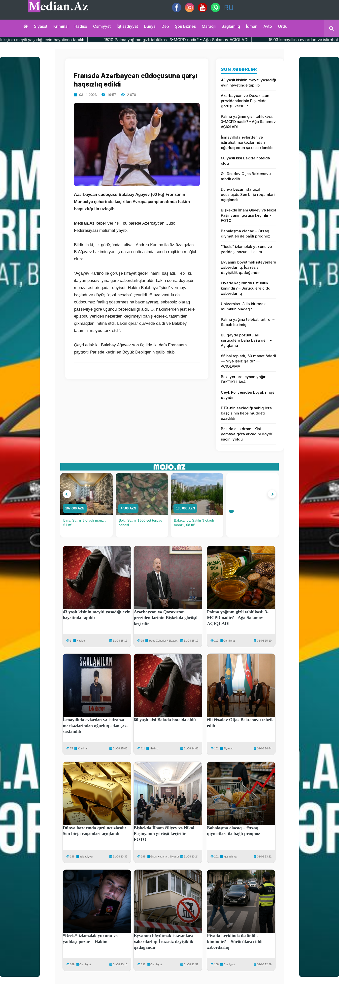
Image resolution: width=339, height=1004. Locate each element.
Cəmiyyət (102, 26)
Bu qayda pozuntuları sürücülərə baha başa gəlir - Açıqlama (246, 340)
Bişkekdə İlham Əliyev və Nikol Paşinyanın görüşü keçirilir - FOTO (248, 215)
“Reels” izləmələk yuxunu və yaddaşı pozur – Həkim (246, 249)
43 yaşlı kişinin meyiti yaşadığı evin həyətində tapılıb (248, 83)
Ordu (282, 26)
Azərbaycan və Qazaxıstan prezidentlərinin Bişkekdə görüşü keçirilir (245, 100)
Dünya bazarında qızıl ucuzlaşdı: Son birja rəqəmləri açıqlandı (248, 194)
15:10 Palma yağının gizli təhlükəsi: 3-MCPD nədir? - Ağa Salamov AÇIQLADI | (115, 39)
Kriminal (60, 26)
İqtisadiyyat (127, 26)
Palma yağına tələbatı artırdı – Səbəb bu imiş (247, 322)
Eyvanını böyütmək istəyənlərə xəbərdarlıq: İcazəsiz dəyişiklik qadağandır (248, 267)
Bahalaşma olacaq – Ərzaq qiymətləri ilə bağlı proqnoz (245, 233)
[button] (67, 494)
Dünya (150, 26)
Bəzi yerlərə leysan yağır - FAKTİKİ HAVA (244, 379)
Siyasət (40, 26)
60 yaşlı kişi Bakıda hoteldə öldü (245, 161)
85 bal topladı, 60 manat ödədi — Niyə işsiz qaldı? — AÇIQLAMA (248, 361)
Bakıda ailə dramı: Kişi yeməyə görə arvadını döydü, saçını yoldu (248, 434)
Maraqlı (209, 26)
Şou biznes (185, 26)
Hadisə (80, 26)
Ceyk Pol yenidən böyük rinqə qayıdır (247, 395)
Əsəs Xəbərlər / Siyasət (163, 640)
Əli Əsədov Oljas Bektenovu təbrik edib (246, 176)
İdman (251, 26)
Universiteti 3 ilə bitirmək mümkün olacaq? (243, 306)
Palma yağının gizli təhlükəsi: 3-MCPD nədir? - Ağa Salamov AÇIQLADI (248, 121)
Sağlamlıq (231, 26)
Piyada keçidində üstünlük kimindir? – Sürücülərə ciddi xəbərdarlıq (246, 288)
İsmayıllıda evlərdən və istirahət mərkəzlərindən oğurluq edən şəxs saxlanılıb (246, 142)
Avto (267, 26)
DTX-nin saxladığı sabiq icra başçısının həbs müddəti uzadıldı (246, 413)
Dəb (165, 26)
